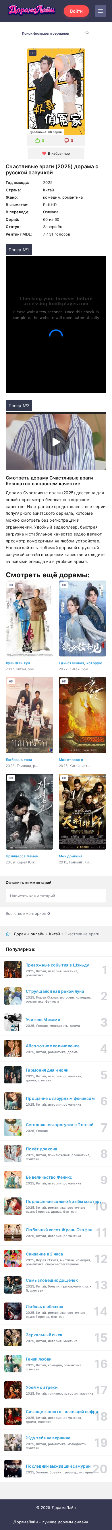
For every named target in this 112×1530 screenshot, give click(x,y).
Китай (54, 934)
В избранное (59, 153)
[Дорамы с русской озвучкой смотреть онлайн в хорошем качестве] (31, 10)
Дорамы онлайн (29, 934)
